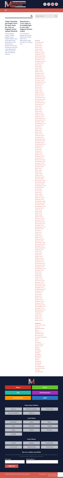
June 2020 (39, 170)
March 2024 (39, 92)
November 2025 (40, 58)
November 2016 (40, 244)
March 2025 (39, 72)
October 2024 (40, 80)
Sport (37, 360)
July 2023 (39, 106)
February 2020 (40, 177)
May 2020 (39, 172)
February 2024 (40, 94)
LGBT (37, 339)
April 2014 (39, 298)
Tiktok (56, 4)
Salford (38, 358)
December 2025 (40, 56)
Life (37, 340)
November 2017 (40, 224)
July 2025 (39, 65)
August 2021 (40, 146)
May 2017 (39, 234)
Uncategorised (40, 366)
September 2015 (40, 268)
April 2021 (39, 153)
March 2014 (39, 300)
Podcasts (38, 351)
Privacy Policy (49, 409)
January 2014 (40, 303)
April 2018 (39, 215)
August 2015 (40, 270)
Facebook (44, 4)
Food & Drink (39, 335)
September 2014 (40, 289)
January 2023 (40, 116)
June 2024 (39, 87)
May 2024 (39, 89)
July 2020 (39, 168)
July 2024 (39, 85)
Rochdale (38, 356)
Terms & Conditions (13, 413)
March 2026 (39, 51)
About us (13, 409)
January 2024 (40, 96)
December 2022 (40, 118)
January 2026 (40, 54)
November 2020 (40, 161)
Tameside (38, 363)
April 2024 (39, 91)
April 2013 (39, 319)
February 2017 (40, 239)
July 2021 (39, 148)
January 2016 (40, 262)
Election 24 (39, 332)
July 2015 (39, 272)
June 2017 (39, 232)
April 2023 (39, 111)
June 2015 (39, 274)
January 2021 (40, 158)
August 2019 (40, 187)
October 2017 (40, 225)
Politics (38, 353)
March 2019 (39, 196)
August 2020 (40, 167)
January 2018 (40, 220)
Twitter (48, 4)
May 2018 (39, 213)
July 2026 (39, 44)
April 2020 (39, 173)
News (37, 347)
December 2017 (40, 222)
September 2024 (40, 82)
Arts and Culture (40, 325)
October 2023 (40, 101)
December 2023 (40, 97)
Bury (37, 330)
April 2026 (39, 49)
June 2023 (39, 108)
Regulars (38, 354)
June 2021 (39, 149)
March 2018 (39, 217)
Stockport (39, 361)
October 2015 (40, 267)
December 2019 (40, 180)
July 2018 (39, 210)
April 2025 (39, 70)
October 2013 (40, 308)
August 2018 (40, 208)
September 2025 (40, 61)
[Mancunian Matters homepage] (15, 4)
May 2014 (39, 296)
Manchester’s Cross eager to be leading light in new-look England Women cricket (26, 26)
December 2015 (40, 263)
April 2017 (39, 236)
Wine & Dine (39, 372)
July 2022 (39, 127)
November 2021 (40, 141)
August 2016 (40, 249)
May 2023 (39, 110)
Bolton (38, 327)
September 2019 (40, 186)
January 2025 (40, 75)
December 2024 (40, 77)
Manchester (39, 346)
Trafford (38, 365)
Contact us (31, 413)
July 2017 (39, 230)
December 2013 (40, 305)
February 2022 (40, 135)
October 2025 (40, 59)
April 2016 (39, 256)
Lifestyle (38, 342)
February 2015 (40, 281)
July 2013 (39, 313)
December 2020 (40, 160)
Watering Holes (40, 368)
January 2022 (40, 137)
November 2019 (40, 182)
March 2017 (39, 237)
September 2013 (40, 310)
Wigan (38, 370)
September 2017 (40, 227)
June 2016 (39, 253)
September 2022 (40, 123)
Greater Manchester (41, 337)
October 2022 (40, 122)
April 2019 (39, 194)
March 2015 (39, 279)
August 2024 (40, 84)
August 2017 (40, 229)
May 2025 (39, 68)
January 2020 (40, 179)
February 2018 (40, 218)
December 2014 (40, 284)
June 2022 (39, 129)
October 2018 (40, 205)
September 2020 (40, 165)
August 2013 (40, 312)
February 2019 (40, 198)
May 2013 (39, 317)
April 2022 (39, 132)
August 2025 (40, 63)
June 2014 (39, 294)
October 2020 (40, 163)
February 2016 (40, 260)
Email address (30, 459)
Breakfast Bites (40, 328)
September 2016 (40, 248)
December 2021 (40, 139)
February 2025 (40, 73)
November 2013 (40, 306)
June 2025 (39, 66)
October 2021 (40, 142)
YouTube (52, 4)
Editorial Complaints (31, 409)
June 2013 (39, 315)
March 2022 (39, 134)
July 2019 (39, 189)
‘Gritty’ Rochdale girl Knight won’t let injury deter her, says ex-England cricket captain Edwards (11, 26)
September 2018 (40, 206)
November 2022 (40, 120)
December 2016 (40, 243)
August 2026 (40, 42)
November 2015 (40, 265)
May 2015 (39, 275)
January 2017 (40, 241)
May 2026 (39, 47)
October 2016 (40, 246)
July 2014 (39, 293)
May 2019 (39, 192)
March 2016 (39, 258)
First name (8, 459)
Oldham (38, 349)
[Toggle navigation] (6, 10)
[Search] (56, 16)
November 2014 (40, 286)
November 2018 (40, 203)
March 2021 (39, 154)
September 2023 (40, 103)
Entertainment (40, 334)
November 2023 (40, 99)
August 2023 (40, 104)
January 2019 (40, 199)
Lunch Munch (40, 344)
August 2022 (40, 125)
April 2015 (39, 277)
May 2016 (39, 255)
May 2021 (39, 151)
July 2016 (39, 251)
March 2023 (39, 113)
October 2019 (40, 184)
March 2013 (39, 320)
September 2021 (40, 144)
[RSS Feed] (31, 16)
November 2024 (40, 78)
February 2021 (40, 156)
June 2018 (39, 211)
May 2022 (39, 130)
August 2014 (40, 291)
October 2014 (40, 287)
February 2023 (40, 115)
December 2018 (40, 201)
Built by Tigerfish (26, 474)
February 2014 (40, 301)
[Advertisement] (46, 29)
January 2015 (40, 282)
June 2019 (39, 191)
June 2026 (39, 46)
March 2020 (39, 175)
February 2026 (40, 53)
